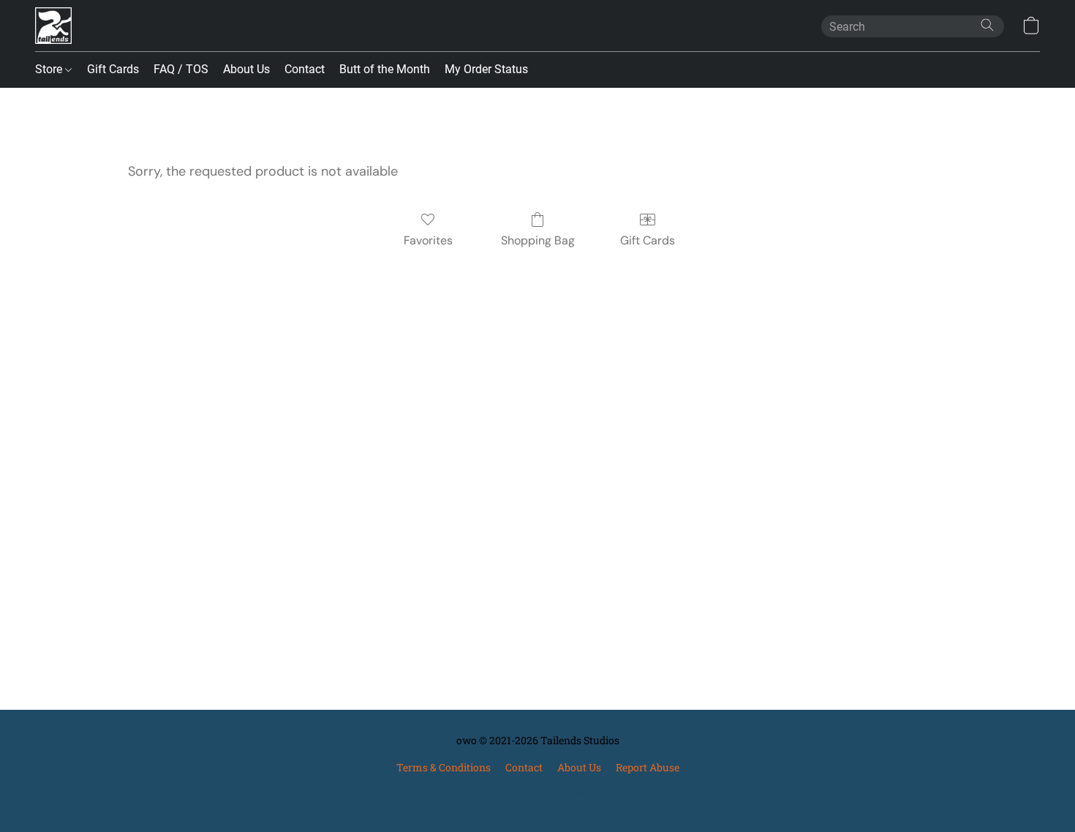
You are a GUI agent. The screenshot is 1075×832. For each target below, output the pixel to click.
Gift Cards (113, 69)
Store (50, 69)
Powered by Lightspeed (537, 793)
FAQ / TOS (181, 69)
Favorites (428, 240)
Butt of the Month (384, 69)
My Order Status (486, 69)
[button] (53, 25)
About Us (246, 69)
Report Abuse (647, 767)
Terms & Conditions (443, 767)
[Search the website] (987, 25)
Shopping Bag (538, 240)
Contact (304, 69)
